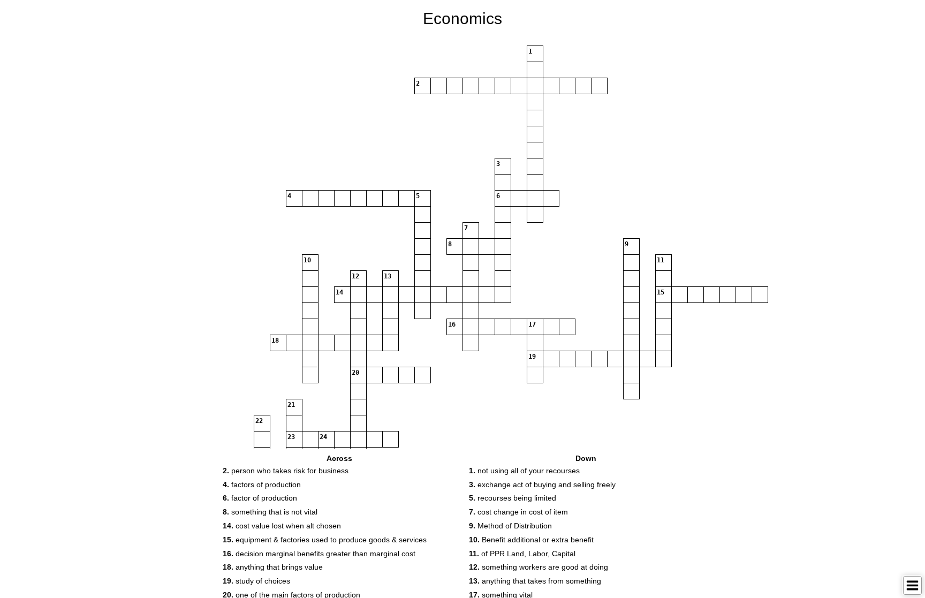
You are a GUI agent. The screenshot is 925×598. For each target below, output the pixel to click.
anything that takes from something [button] (535, 581)
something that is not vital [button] (270, 512)
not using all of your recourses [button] (524, 470)
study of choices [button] (256, 581)
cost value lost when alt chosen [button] (282, 525)
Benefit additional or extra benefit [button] (531, 539)
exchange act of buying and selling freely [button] (542, 484)
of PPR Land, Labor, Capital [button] (522, 553)
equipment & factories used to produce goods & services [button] (325, 539)
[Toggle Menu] (912, 585)
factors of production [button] (262, 484)
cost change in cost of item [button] (518, 512)
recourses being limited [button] (512, 498)
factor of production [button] (260, 498)
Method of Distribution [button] (510, 525)
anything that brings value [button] (273, 567)
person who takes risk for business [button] (285, 470)
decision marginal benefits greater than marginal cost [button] (319, 553)
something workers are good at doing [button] (538, 567)
